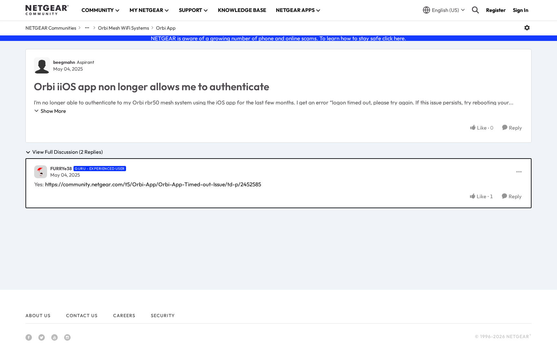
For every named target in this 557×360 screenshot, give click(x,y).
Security (163, 315)
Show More (53, 110)
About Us (38, 315)
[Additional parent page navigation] (87, 27)
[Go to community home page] (47, 10)
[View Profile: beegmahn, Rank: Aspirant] (42, 65)
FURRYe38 (61, 168)
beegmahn (64, 62)
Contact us (82, 315)
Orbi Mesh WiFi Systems (123, 28)
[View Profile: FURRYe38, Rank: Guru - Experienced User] (40, 171)
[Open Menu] (527, 27)
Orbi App (166, 28)
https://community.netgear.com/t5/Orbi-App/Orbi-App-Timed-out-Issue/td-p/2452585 (153, 184)
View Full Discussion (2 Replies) (67, 152)
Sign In (520, 10)
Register (496, 10)
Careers (124, 315)
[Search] (475, 10)
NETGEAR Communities (50, 28)
